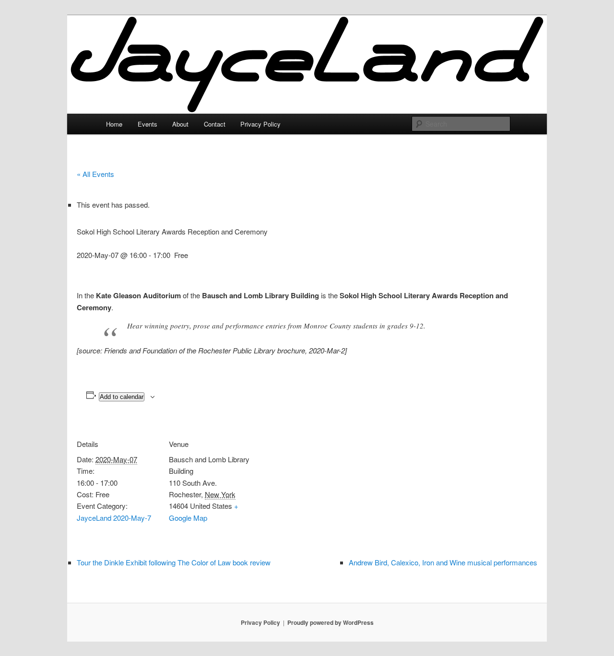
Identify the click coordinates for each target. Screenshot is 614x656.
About (180, 124)
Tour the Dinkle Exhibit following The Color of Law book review (174, 562)
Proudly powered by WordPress (330, 622)
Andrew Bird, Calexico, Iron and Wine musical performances (443, 562)
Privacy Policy (260, 124)
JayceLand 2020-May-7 (114, 518)
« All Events (95, 174)
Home (114, 124)
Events (147, 124)
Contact (214, 124)
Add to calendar (121, 396)
